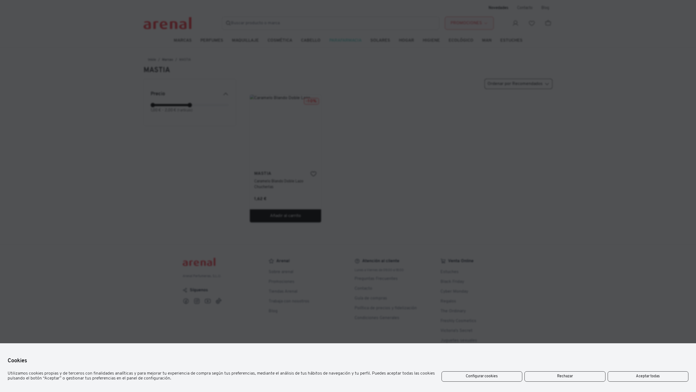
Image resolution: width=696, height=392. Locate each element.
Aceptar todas (648, 376)
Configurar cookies (482, 376)
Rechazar (565, 376)
